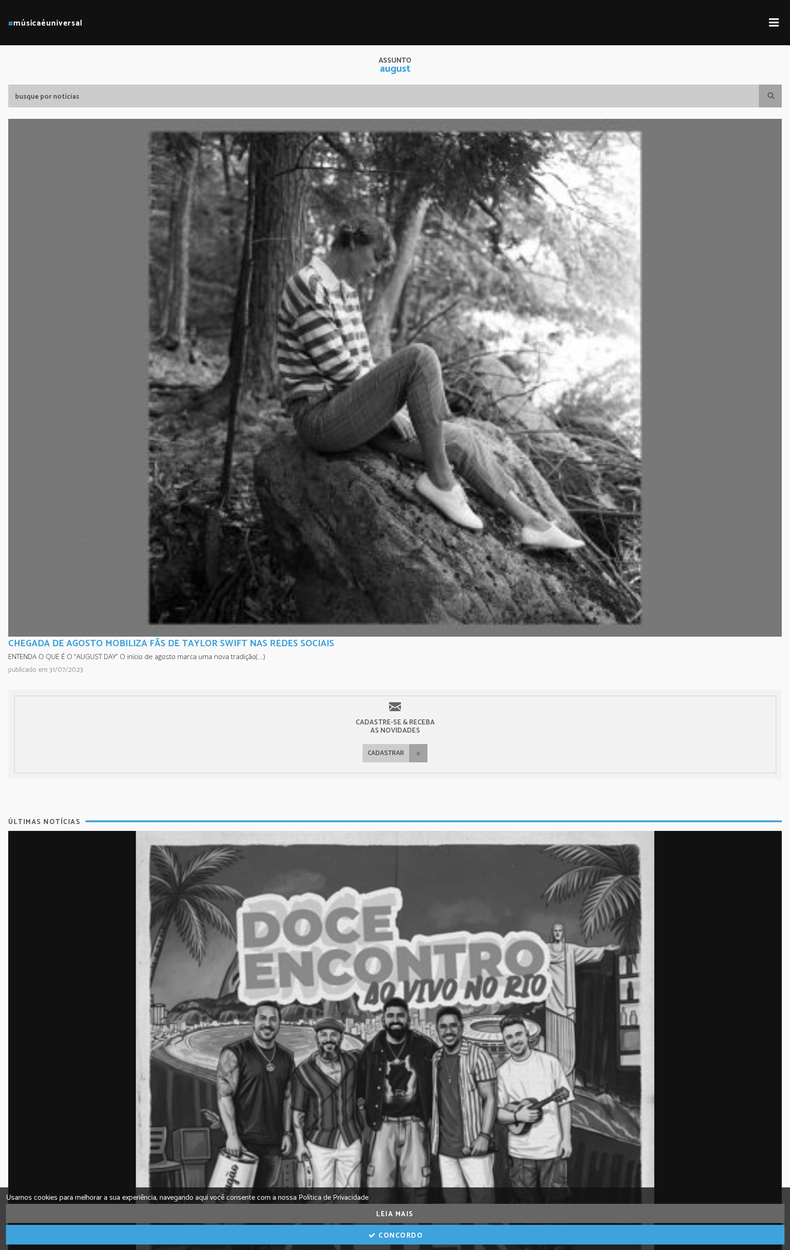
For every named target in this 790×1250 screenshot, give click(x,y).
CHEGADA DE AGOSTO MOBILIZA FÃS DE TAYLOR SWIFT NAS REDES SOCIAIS (171, 643)
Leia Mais (395, 1214)
